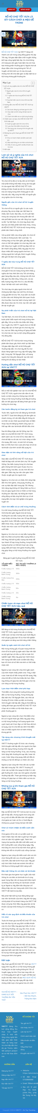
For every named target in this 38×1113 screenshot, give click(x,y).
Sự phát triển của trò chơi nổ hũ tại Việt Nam (19, 101)
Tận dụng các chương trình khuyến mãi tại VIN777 (20, 130)
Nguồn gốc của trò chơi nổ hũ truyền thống (18, 92)
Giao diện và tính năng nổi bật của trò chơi (20, 113)
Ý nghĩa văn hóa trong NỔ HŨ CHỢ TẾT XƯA (19, 97)
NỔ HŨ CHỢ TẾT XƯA (10, 52)
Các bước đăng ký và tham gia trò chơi (19, 109)
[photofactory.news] (20, 3)
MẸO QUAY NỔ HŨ (29, 978)
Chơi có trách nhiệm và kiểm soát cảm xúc (19, 139)
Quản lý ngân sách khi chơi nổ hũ (18, 124)
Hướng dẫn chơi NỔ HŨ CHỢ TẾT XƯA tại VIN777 (18, 106)
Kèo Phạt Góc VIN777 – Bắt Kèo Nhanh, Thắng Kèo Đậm (28, 996)
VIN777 (33, 964)
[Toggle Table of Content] (31, 83)
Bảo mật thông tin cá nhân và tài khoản (20, 142)
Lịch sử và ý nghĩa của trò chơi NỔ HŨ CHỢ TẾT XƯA (19, 87)
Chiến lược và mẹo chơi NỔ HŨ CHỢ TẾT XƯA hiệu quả (18, 120)
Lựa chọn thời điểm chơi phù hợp (18, 126)
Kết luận (7, 149)
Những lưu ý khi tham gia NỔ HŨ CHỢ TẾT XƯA (18, 134)
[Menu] (3, 3)
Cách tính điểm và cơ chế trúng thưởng (20, 116)
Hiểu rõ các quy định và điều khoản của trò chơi (20, 146)
